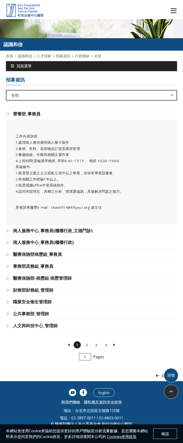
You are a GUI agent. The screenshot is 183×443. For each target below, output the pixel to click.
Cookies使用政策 (122, 436)
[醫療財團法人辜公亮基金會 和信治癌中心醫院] (25, 10)
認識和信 (25, 55)
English (104, 392)
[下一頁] (114, 345)
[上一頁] (69, 345)
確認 (165, 433)
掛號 (171, 375)
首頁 (9, 55)
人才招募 (44, 55)
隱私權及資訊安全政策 (103, 402)
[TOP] (171, 391)
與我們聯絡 (70, 402)
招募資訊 (63, 55)
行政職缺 (82, 55)
